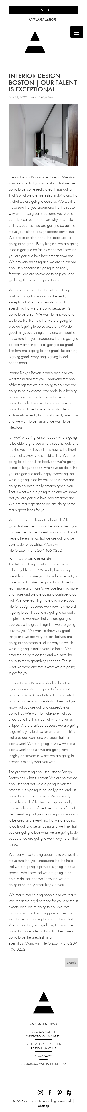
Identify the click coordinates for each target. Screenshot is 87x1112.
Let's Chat (43, 10)
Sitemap (43, 1105)
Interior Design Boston (42, 97)
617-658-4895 (42, 19)
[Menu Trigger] (76, 32)
